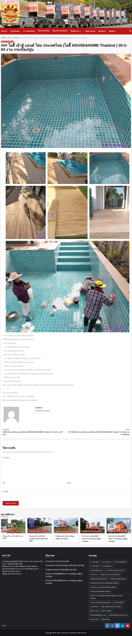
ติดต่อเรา (112, 31)
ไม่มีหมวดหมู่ (105, 619)
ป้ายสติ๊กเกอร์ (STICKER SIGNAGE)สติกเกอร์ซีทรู (104, 583)
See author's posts (42, 410)
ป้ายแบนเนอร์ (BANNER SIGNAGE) (100, 591)
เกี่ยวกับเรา (102, 31)
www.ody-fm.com (14, 571)
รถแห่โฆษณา (15, 31)
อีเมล (69, 483)
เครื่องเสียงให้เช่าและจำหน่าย (118, 615)
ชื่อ (4, 483)
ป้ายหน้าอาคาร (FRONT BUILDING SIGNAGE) (103, 587)
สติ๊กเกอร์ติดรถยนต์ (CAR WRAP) (111, 607)
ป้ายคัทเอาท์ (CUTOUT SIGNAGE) (64, 531)
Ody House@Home (60, 31)
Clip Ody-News (43, 31)
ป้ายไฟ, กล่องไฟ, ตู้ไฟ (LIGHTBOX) (100, 602)
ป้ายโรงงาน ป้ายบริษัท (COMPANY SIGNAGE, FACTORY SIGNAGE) (106, 597)
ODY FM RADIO (106, 562)
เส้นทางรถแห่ (90, 31)
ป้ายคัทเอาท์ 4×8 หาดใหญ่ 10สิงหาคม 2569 (60, 570)
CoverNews (73, 633)
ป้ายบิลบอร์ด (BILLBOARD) (118, 579)
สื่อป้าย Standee (107, 611)
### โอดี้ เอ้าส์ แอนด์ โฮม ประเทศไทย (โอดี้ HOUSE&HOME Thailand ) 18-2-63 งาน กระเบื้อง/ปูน (98, 432)
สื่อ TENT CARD (94, 611)
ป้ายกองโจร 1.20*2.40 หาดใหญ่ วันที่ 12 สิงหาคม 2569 (38, 538)
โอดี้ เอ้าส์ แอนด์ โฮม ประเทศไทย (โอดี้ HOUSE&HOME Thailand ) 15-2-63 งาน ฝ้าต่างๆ (33, 432)
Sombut (38, 408)
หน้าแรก (4, 31)
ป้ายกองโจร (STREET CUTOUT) (11, 531)
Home (4, 625)
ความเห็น (6, 458)
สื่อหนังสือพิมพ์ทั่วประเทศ (98, 615)
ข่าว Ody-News (29, 31)
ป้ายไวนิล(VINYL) (119, 602)
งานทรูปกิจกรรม (107, 566)
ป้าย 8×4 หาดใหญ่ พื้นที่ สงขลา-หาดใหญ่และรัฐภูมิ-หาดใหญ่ (91, 538)
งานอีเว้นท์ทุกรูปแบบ (96, 570)
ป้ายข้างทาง (75, 31)
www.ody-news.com (14, 574)
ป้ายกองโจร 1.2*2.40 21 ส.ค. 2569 (57, 561)
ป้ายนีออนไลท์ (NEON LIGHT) (98, 579)
